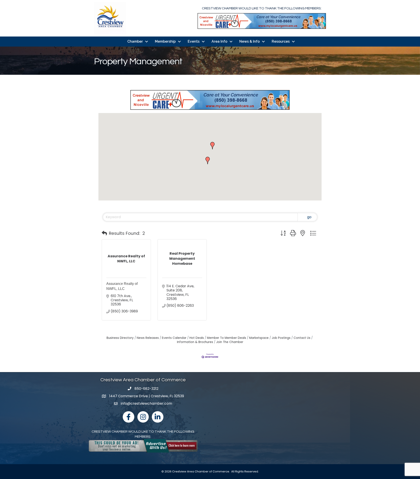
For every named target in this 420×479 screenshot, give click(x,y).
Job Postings (281, 338)
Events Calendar (174, 338)
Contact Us (302, 338)
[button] (212, 145)
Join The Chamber (229, 342)
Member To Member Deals (226, 338)
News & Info (249, 41)
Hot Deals (196, 338)
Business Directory (120, 338)
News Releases (148, 338)
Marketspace (259, 338)
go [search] (309, 216)
